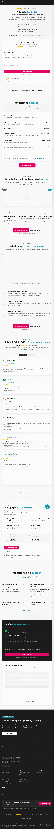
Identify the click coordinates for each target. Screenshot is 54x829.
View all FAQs (26, 610)
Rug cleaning (8, 128)
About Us (4, 789)
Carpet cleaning (8, 116)
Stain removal (8, 140)
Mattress (34, 55)
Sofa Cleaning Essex (23, 774)
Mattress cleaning (9, 133)
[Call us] (48, 2)
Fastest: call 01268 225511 (28, 701)
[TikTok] (9, 766)
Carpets (8, 55)
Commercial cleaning (10, 146)
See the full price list (39, 158)
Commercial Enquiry (8, 733)
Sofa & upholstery (18, 55)
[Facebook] (3, 766)
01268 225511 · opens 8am (17, 35)
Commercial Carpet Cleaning (8, 783)
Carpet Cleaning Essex (24, 772)
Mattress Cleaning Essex (24, 777)
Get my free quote (26, 165)
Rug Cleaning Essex (23, 779)
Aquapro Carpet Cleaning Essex (7, 825)
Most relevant (23, 354)
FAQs (3, 794)
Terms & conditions (48, 825)
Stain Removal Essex (23, 781)
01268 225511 (27, 578)
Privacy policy (41, 825)
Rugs (27, 55)
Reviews (38, 777)
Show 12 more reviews (27, 489)
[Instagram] (6, 766)
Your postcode (7, 60)
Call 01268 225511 (22, 230)
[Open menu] (51, 2)
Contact (3, 796)
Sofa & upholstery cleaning (12, 123)
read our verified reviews (26, 513)
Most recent (31, 354)
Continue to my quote (26, 71)
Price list (39, 772)
